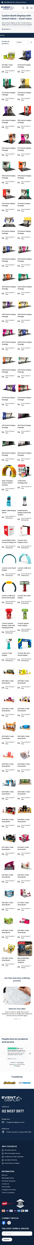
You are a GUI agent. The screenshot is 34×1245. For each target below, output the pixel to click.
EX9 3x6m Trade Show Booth (23, 931)
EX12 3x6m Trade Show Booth (7, 710)
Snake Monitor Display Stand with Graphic (24, 513)
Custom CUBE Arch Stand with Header (8, 597)
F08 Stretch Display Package (9, 177)
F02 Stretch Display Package (8, 94)
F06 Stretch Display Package (9, 149)
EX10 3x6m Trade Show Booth (8, 682)
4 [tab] (20, 1019)
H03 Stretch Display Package (24, 454)
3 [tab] (18, 1019)
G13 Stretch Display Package (8, 426)
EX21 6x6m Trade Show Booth (8, 793)
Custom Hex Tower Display (24, 597)
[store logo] (9, 8)
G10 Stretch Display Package (24, 371)
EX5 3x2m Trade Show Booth (23, 876)
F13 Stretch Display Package (24, 232)
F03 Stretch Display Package (24, 94)
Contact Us (5, 1184)
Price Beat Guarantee (8, 1181)
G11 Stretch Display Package (8, 399)
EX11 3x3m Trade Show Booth (23, 682)
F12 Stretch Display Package (8, 232)
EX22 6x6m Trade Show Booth (24, 765)
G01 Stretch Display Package (9, 260)
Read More (5, 29)
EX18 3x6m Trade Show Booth (23, 821)
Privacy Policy (6, 1187)
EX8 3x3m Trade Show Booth (7, 931)
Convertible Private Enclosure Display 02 (9, 541)
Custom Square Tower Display (23, 624)
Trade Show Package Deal (22, 482)
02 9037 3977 (13, 1111)
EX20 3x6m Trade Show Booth (24, 793)
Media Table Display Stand (9, 512)
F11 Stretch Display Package (24, 205)
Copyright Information (9, 1190)
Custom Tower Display (7, 654)
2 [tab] (16, 1019)
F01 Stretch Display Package (24, 66)
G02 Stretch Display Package (25, 260)
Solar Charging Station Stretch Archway (7, 483)
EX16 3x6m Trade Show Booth (23, 737)
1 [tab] (13, 1019)
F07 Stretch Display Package (24, 149)
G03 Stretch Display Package (9, 288)
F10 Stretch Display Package (8, 205)
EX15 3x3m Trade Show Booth (7, 765)
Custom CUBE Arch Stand (24, 569)
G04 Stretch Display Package (25, 288)
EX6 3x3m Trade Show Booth (7, 904)
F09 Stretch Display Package (24, 177)
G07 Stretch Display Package (9, 343)
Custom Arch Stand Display (9, 569)
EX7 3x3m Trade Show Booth (23, 904)
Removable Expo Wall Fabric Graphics (23, 960)
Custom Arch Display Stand (23, 541)
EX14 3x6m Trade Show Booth (8, 737)
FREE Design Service (8, 1178)
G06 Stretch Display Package (25, 315)
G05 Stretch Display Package (9, 315)
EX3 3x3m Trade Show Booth (23, 848)
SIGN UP (6, 1240)
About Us (4, 1175)
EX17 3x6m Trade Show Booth (7, 848)
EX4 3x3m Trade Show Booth (7, 876)
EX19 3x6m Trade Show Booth (8, 821)
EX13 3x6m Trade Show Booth (23, 710)
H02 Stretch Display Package (9, 454)
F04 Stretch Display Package (9, 121)
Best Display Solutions (15, 2)
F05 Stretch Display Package (24, 121)
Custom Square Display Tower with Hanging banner (8, 625)
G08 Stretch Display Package (25, 343)
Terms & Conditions (8, 1193)
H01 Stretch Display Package (24, 426)
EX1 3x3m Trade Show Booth (7, 66)
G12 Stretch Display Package (24, 399)
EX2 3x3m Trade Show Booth (7, 959)
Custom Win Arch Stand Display (24, 654)
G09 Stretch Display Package (9, 371)
